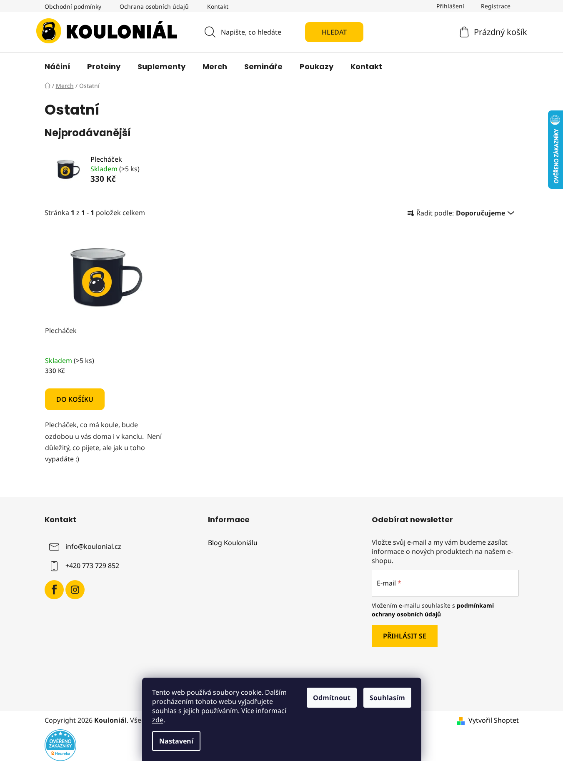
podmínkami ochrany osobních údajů (433, 609)
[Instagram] (75, 589)
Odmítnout (331, 697)
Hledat (334, 32)
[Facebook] (54, 589)
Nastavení (176, 741)
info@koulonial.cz (93, 546)
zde (157, 719)
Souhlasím (387, 697)
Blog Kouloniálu (233, 543)
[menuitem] (57, 67)
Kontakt (217, 6)
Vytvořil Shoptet (493, 720)
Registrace (495, 6)
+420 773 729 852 (92, 565)
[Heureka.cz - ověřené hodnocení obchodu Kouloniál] (60, 744)
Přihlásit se (404, 636)
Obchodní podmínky (73, 6)
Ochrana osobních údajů (154, 6)
